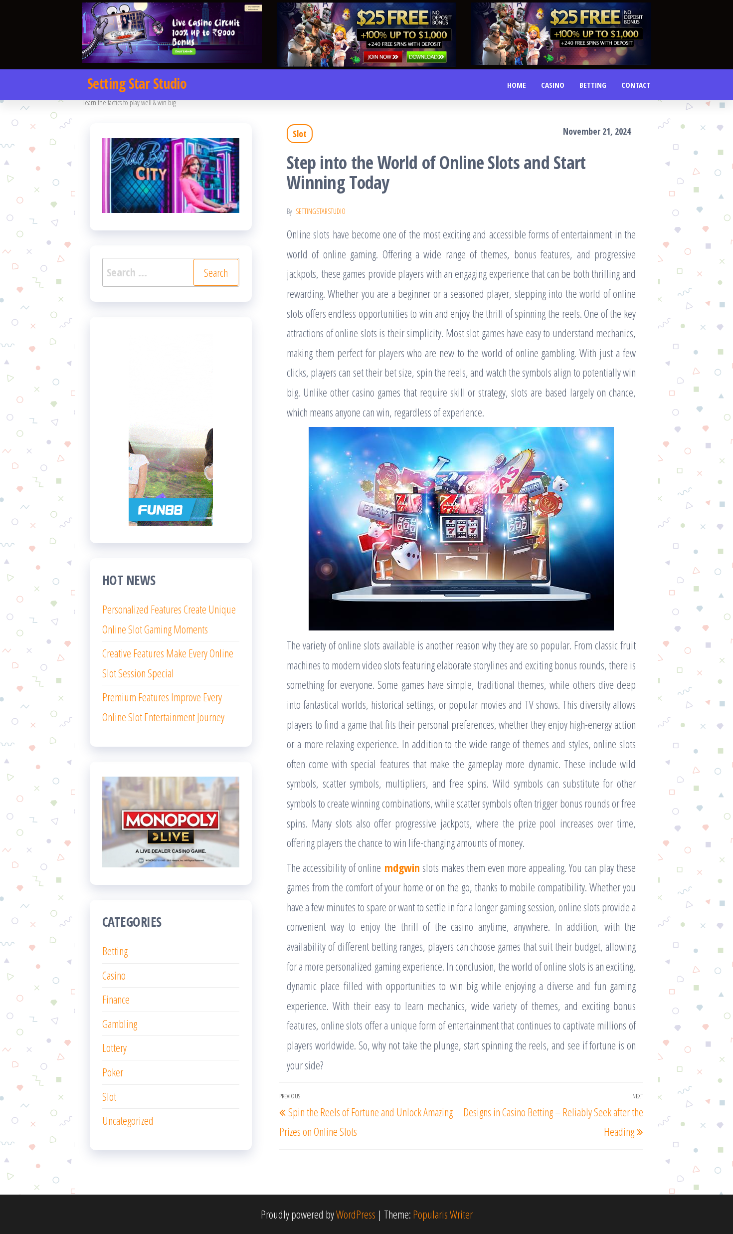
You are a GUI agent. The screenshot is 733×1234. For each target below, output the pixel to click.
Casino (552, 85)
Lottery (114, 1047)
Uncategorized (128, 1120)
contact (636, 85)
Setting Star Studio (136, 83)
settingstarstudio (321, 211)
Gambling (119, 1023)
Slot (300, 134)
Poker (112, 1071)
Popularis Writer (443, 1214)
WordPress (355, 1214)
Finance (116, 999)
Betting (592, 85)
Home (516, 85)
